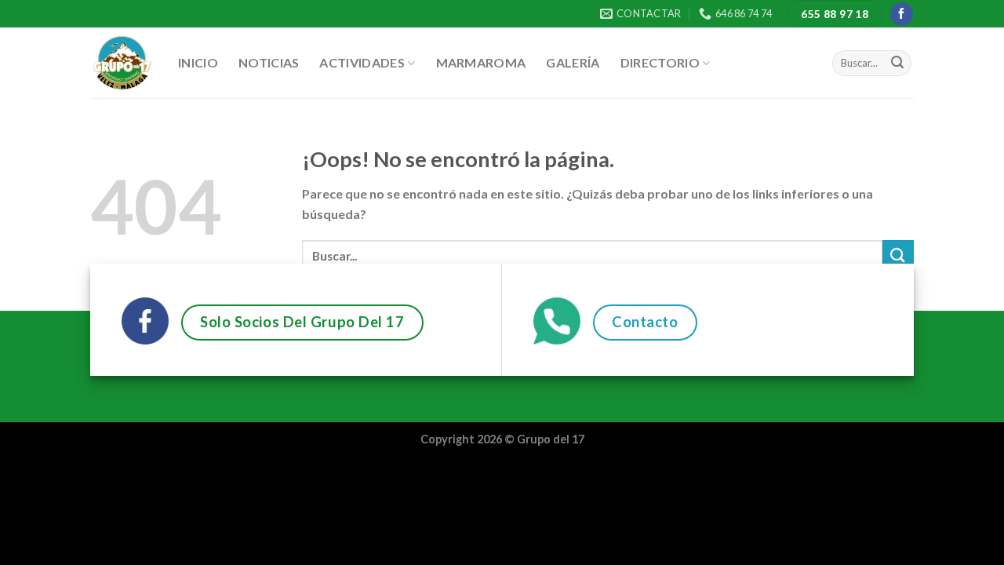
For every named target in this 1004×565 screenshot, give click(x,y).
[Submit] (897, 62)
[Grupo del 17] (122, 63)
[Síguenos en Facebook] (901, 14)
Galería (572, 62)
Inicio (198, 62)
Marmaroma (481, 62)
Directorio (660, 62)
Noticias (269, 62)
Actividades (362, 62)
